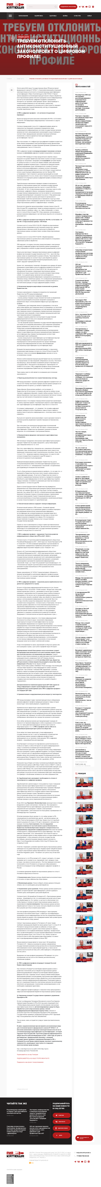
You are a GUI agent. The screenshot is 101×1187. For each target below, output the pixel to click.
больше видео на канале (84, 1138)
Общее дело (23, 37)
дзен (60, 1135)
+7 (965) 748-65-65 (83, 1156)
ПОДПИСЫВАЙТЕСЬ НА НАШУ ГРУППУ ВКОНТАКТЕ (33, 1058)
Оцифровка (38, 16)
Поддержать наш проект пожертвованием (30, 1062)
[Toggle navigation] (10, 15)
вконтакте (62, 1121)
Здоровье (52, 16)
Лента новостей (82, 87)
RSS (32, 1163)
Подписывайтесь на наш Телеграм (27, 1054)
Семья (89, 16)
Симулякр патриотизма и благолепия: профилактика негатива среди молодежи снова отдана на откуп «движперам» (16, 1130)
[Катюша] (15, 6)
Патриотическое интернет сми (16, 9)
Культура (77, 16)
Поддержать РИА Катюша (68, 6)
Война (65, 16)
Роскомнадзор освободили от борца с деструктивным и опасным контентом (17, 1111)
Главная (9, 78)
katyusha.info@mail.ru (84, 1152)
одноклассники (63, 1128)
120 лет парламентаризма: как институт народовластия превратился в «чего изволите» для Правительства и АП (40, 1130)
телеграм (61, 1115)
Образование (23, 16)
